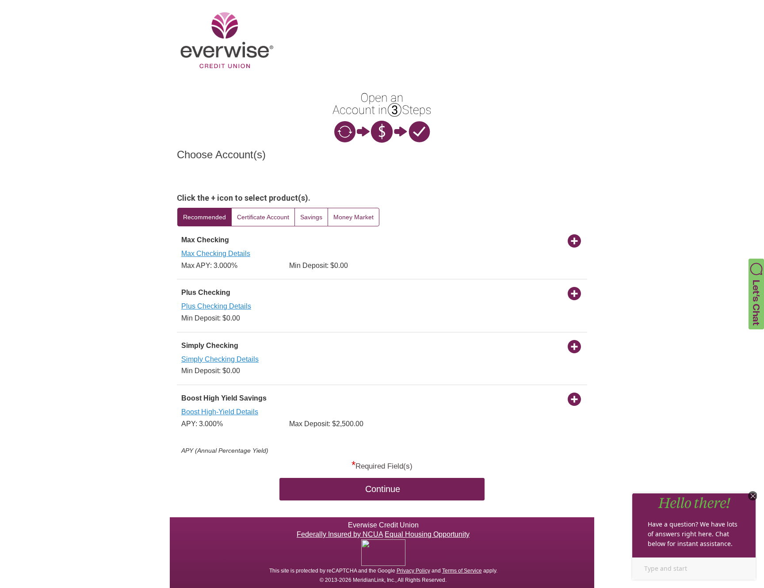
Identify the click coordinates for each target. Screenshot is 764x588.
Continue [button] (382, 489)
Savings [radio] (311, 217)
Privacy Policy (413, 571)
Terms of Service (462, 571)
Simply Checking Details (220, 359)
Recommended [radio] (204, 217)
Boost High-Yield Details (219, 412)
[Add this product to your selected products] (574, 240)
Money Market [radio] (353, 217)
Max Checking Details (215, 253)
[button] (756, 293)
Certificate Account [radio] (263, 217)
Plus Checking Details (216, 306)
